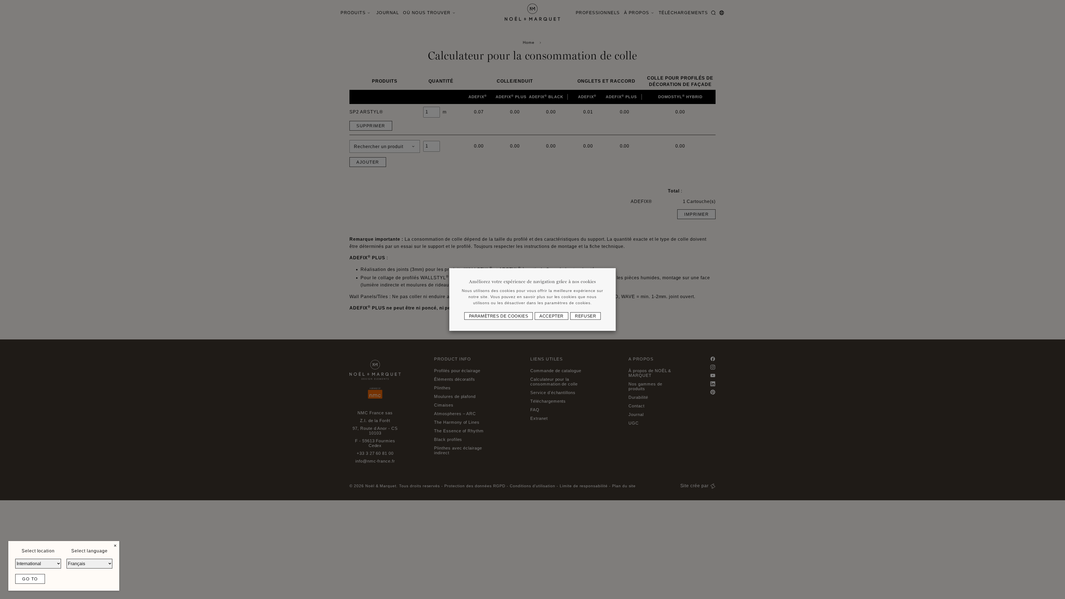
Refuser (585, 316)
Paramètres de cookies (498, 316)
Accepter (551, 316)
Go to (30, 579)
